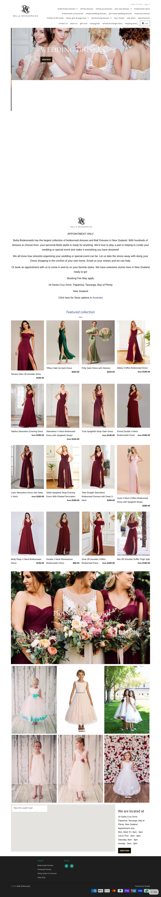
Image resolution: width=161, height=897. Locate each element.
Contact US (63, 23)
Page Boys (41, 877)
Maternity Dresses (142, 13)
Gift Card (83, 23)
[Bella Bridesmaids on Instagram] (72, 866)
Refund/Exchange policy (112, 23)
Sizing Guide (95, 23)
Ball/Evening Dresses (100, 18)
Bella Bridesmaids (23, 886)
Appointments (144, 18)
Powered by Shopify (142, 886)
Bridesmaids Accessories (72, 13)
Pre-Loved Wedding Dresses (120, 13)
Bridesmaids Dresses (67, 9)
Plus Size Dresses (122, 9)
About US (74, 23)
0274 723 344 (137, 4)
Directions (124, 850)
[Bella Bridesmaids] (24, 10)
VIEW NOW (46, 71)
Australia (98, 297)
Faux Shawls (119, 18)
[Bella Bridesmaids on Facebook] (66, 866)
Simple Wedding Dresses (96, 13)
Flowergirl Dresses (44, 869)
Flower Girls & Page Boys (76, 18)
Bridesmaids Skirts (142, 9)
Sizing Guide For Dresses (47, 873)
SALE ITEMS (131, 18)
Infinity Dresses (86, 9)
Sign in (147, 4)
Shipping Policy (131, 23)
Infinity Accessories (104, 9)
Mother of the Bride (55, 18)
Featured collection (80, 312)
